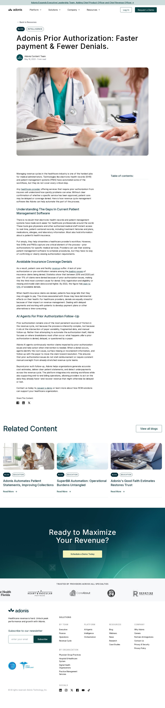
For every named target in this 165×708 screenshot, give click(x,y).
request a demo (44, 388)
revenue (56, 268)
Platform (34, 10)
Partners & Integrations (143, 637)
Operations (63, 637)
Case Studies (114, 644)
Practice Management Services (68, 672)
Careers (137, 633)
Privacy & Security (141, 644)
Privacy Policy (140, 648)
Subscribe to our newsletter (25, 630)
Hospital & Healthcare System (68, 659)
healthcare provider (30, 189)
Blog (111, 629)
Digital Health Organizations (65, 666)
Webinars (113, 633)
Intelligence (89, 633)
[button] (35, 9)
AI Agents (88, 629)
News (111, 637)
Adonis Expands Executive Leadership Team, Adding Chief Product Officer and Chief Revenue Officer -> (82, 2)
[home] (15, 9)
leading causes (75, 271)
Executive (63, 629)
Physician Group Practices (70, 655)
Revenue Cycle (65, 641)
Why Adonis (139, 629)
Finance (62, 633)
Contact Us (139, 641)
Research (113, 641)
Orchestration (90, 637)
